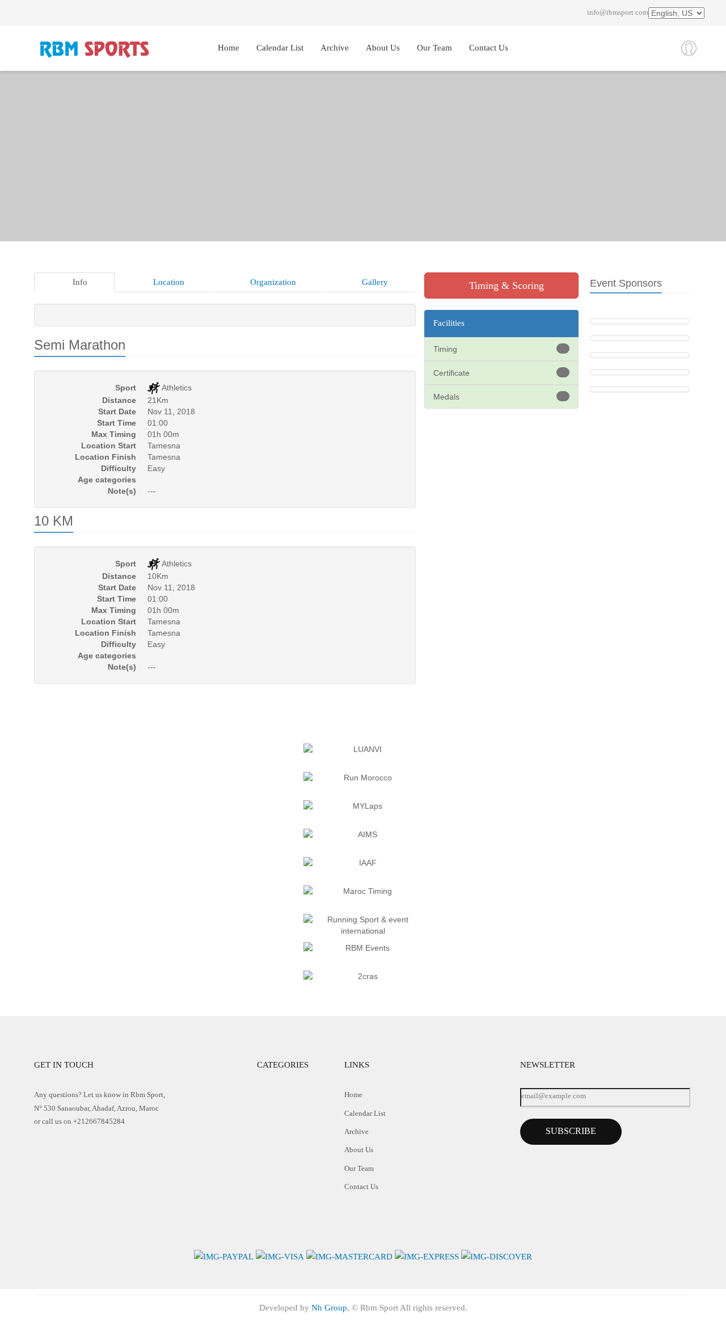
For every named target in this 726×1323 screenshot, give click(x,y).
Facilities (449, 322)
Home (228, 47)
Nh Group (329, 1307)
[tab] (74, 282)
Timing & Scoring (505, 285)
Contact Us (488, 47)
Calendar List (279, 47)
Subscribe (571, 1131)
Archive (334, 47)
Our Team (434, 47)
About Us (383, 47)
